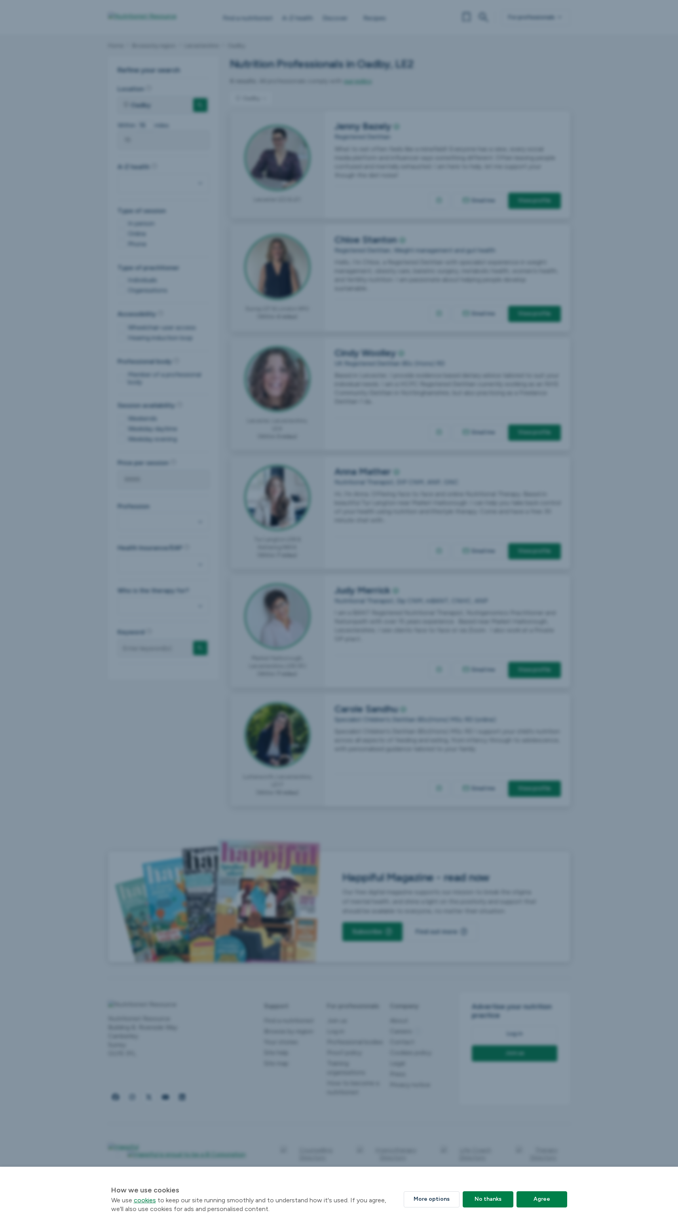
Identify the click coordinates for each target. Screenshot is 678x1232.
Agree (542, 1199)
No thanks (488, 1199)
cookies (145, 1200)
